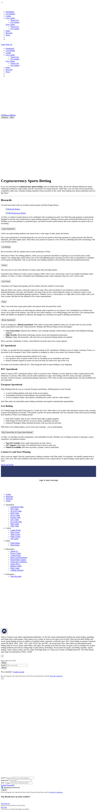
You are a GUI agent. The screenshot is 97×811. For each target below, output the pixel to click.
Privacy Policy (15, 553)
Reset (4, 663)
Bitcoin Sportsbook (8, 320)
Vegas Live (14, 20)
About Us (14, 551)
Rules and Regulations (18, 558)
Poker (8, 31)
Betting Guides (16, 566)
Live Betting (10, 14)
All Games (14, 539)
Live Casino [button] (10, 18)
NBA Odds (14, 524)
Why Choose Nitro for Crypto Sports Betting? (17, 432)
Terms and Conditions (18, 562)
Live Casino (10, 24)
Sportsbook (10, 12)
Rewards (9, 33)
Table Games (15, 534)
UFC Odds (14, 520)
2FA (2, 783)
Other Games (15, 537)
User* (6, 778)
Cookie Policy (15, 555)
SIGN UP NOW (7, 465)
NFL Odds (14, 509)
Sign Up (9, 44)
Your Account (5, 803)
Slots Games (15, 532)
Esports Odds (15, 517)
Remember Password (12, 788)
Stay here (4, 807)
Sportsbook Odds (16, 507)
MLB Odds (14, 513)
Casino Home (15, 530)
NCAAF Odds (16, 511)
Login (3, 44)
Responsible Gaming (18, 560)
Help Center (15, 568)
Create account (18, 672)
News (8, 35)
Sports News (15, 564)
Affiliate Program (16, 570)
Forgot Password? (7, 785)
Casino (8, 16)
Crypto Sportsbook (8, 229)
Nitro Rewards (15, 576)
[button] (14, 44)
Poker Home (15, 543)
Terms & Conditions (56, 676)
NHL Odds (14, 526)
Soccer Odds (15, 515)
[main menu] (2, 2)
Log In (4, 790)
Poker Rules (15, 545)
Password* (5, 780)
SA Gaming (14, 22)
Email (3, 665)
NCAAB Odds (16, 522)
